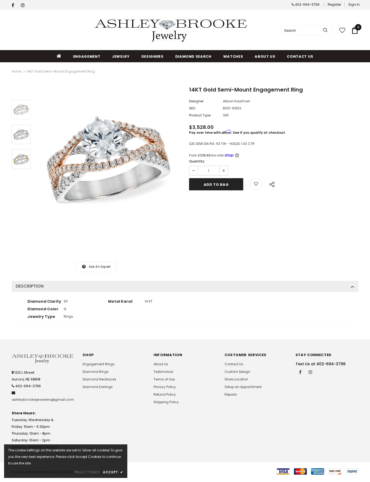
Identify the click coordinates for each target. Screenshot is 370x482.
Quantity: (197, 161)
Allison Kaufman (236, 101)
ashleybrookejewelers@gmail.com (43, 399)
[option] (108, 159)
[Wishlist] (256, 184)
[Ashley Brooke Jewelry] (172, 30)
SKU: (192, 108)
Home (16, 71)
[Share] (270, 183)
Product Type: (200, 115)
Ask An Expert (100, 266)
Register (334, 4)
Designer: (196, 101)
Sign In (354, 4)
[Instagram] (24, 5)
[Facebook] (15, 5)
